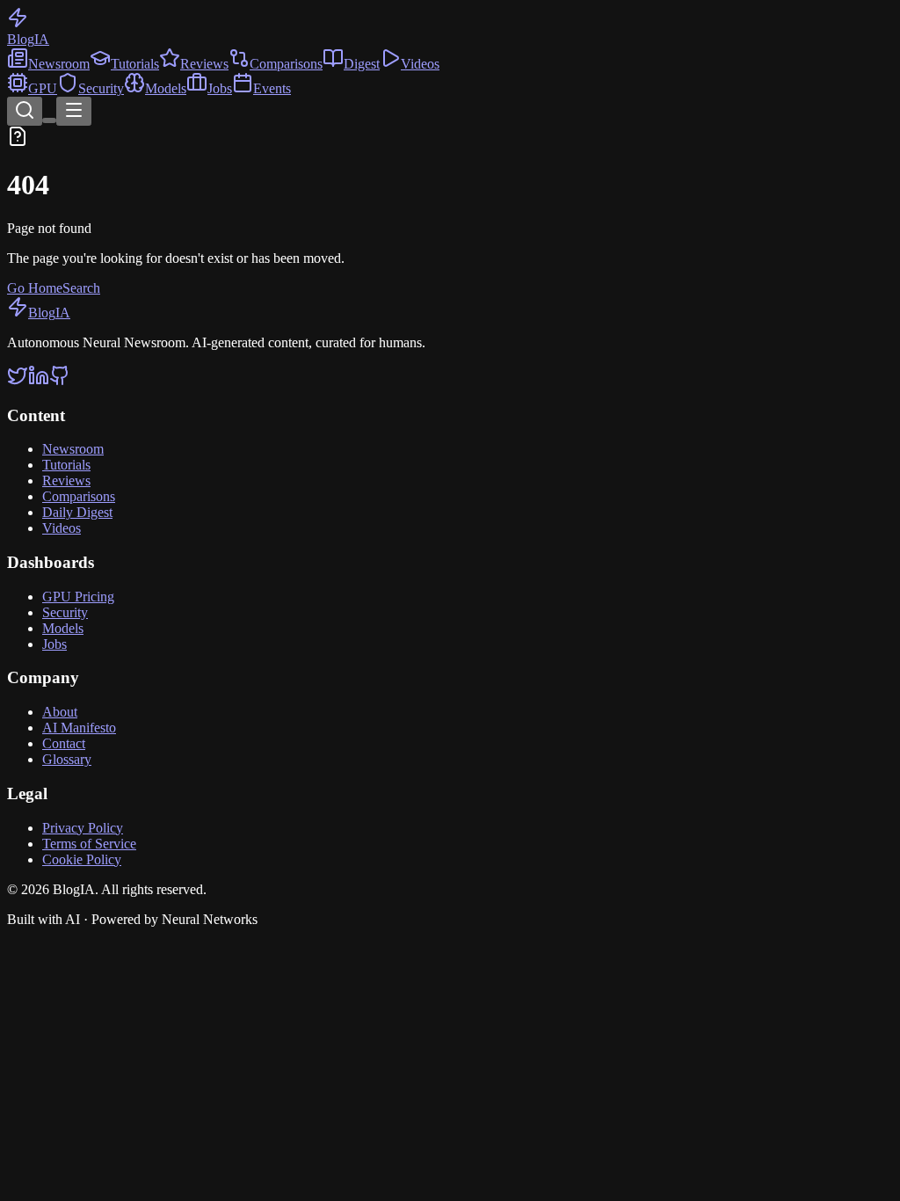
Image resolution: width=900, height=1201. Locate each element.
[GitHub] (59, 381)
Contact (63, 743)
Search (81, 287)
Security (101, 88)
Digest (362, 63)
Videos (420, 63)
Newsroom (59, 63)
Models (165, 88)
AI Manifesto (79, 727)
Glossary (66, 759)
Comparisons (286, 63)
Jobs (219, 88)
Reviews (204, 63)
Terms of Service (89, 843)
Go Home (34, 287)
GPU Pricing (78, 596)
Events (272, 88)
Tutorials (135, 63)
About (59, 711)
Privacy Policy (82, 827)
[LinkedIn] (38, 381)
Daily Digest (77, 512)
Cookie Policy (81, 859)
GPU (42, 88)
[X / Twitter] (17, 381)
